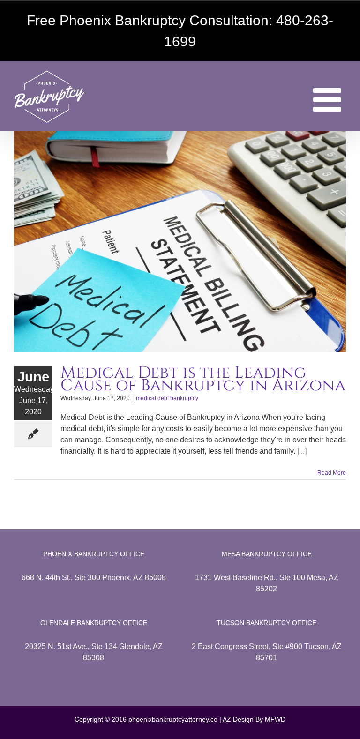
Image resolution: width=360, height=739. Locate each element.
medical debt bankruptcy (167, 398)
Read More (331, 473)
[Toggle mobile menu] (329, 99)
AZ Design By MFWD (254, 719)
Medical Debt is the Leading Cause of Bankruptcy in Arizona (202, 379)
